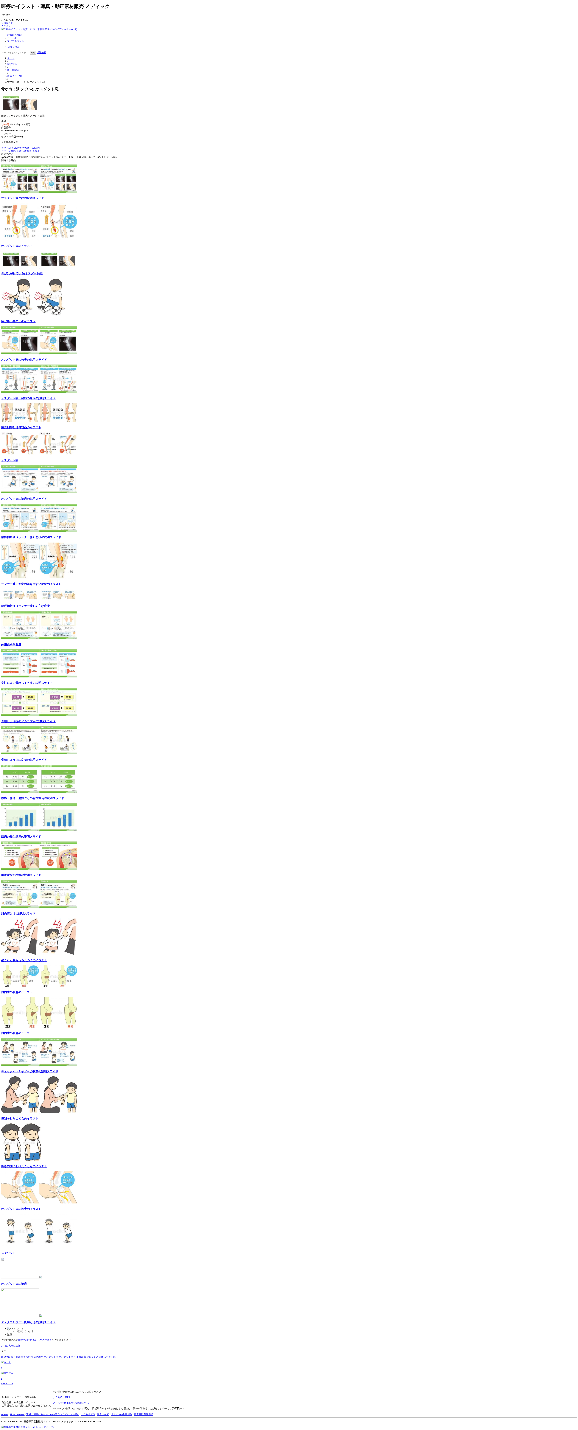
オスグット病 (14, 76)
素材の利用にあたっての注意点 (35, 1340)
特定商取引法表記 (143, 1414)
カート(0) (12, 38)
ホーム (10, 58)
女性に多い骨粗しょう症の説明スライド (27, 682)
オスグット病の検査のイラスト (21, 1208)
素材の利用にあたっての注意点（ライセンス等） (52, 1414)
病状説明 (38, 1356)
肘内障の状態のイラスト (17, 992)
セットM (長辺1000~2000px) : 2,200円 (20, 151)
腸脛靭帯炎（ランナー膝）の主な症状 (25, 605)
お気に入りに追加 (10, 1345)
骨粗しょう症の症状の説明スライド (24, 759)
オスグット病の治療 (14, 1283)
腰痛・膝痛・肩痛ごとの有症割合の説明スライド (32, 798)
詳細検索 (41, 52)
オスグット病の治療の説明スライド (24, 498)
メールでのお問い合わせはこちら (71, 1403)
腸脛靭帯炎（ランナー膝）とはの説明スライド (31, 537)
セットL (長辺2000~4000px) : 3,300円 (20, 147)
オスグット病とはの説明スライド (22, 198)
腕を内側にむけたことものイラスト (24, 1166)
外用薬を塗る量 (11, 644)
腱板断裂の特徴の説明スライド (21, 875)
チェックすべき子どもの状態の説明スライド (29, 1071)
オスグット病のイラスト (17, 245)
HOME (4, 1414)
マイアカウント (15, 41)
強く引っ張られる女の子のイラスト (24, 960)
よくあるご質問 (61, 1397)
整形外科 (12, 64)
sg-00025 (5, 1356)
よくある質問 (88, 1414)
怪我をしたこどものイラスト (19, 1118)
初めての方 (13, 46)
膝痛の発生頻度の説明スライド (21, 836)
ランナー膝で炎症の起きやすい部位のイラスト (31, 583)
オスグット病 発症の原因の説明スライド (28, 398)
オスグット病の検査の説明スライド (24, 359)
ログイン (6, 26)
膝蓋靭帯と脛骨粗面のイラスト (21, 427)
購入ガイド (103, 1414)
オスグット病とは (68, 1356)
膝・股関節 (13, 70)
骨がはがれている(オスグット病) (22, 273)
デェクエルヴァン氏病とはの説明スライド (28, 1322)
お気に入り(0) (14, 35)
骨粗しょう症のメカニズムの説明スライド (28, 721)
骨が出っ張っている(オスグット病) (97, 1356)
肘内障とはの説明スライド (18, 913)
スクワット (8, 1253)
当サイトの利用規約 (121, 1414)
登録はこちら (8, 23)
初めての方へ (17, 1414)
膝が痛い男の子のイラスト (18, 321)
